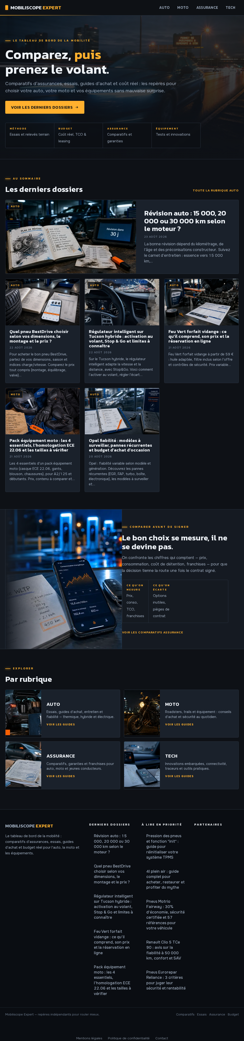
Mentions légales (89, 1038)
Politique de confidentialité (129, 1038)
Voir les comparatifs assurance (152, 632)
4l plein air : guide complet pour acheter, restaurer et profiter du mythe (165, 879)
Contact (161, 1038)
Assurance (207, 7)
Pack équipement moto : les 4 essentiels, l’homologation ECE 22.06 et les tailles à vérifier (112, 980)
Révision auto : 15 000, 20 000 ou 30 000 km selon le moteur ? (112, 843)
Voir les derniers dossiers (42, 107)
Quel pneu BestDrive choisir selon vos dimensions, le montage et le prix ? (112, 874)
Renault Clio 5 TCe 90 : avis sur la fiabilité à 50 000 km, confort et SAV (163, 950)
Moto (182, 7)
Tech (230, 7)
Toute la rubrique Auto (216, 190)
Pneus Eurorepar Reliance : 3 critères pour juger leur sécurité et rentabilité (166, 980)
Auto (164, 7)
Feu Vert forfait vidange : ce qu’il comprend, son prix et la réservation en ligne (112, 942)
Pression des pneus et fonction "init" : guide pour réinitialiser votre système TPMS (163, 846)
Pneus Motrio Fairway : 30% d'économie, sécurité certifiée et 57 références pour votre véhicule (165, 915)
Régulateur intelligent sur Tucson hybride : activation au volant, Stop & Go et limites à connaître (113, 907)
